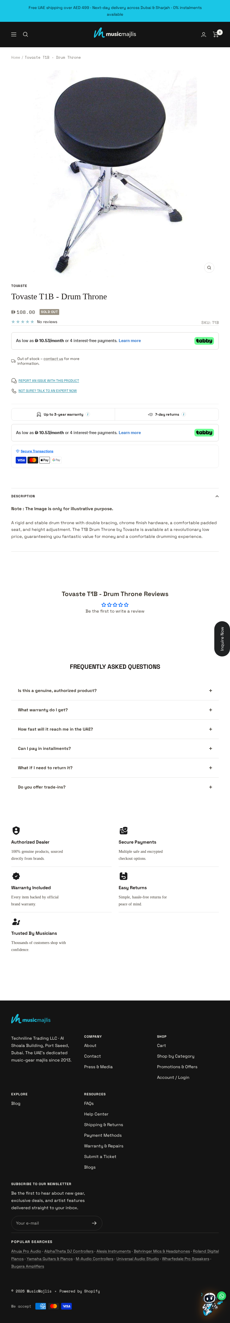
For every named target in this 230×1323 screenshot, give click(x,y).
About (90, 1045)
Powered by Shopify (79, 1291)
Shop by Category (175, 1056)
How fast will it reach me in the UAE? (55, 729)
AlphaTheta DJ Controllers (68, 1251)
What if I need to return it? (45, 767)
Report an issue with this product (49, 380)
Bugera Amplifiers (27, 1266)
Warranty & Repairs (103, 1145)
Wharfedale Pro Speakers (185, 1258)
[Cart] (216, 34)
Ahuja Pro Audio (26, 1251)
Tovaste (19, 286)
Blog (15, 1103)
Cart (161, 1045)
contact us (53, 358)
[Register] (94, 1223)
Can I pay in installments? (44, 748)
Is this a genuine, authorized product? (57, 690)
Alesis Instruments (113, 1251)
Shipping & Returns (103, 1124)
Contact (92, 1056)
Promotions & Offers (177, 1066)
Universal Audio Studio (137, 1258)
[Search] (25, 34)
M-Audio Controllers (94, 1258)
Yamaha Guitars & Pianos (50, 1258)
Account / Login (173, 1077)
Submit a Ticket (100, 1156)
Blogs (90, 1167)
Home (15, 57)
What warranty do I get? (43, 709)
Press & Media (98, 1066)
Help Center (96, 1114)
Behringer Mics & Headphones (162, 1251)
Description (23, 496)
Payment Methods (103, 1135)
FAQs (89, 1103)
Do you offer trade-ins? (42, 787)
